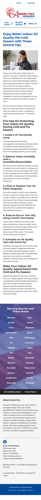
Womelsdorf (30, 383)
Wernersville (11, 383)
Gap (11, 343)
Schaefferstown (11, 378)
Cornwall (30, 322)
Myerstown (30, 363)
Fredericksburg (29, 338)
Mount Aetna (29, 358)
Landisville (11, 348)
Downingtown (29, 327)
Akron (30, 317)
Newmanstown (30, 368)
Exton (11, 338)
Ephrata (29, 333)
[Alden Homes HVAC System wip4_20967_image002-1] (21, 8)
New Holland (11, 368)
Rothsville (29, 373)
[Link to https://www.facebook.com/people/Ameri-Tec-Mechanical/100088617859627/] (5, 442)
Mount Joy (11, 363)
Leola (11, 353)
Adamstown (11, 317)
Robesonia (11, 373)
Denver (11, 327)
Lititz (29, 353)
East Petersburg (11, 333)
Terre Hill (29, 378)
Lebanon (30, 348)
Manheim (11, 358)
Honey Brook (29, 343)
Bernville (11, 322)
